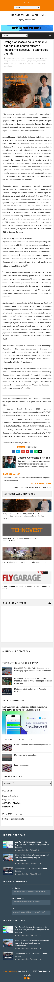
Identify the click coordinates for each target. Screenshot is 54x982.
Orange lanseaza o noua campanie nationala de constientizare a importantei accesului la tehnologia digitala (24, 516)
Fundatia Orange (10, 63)
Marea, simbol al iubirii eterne (25, 755)
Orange (19, 63)
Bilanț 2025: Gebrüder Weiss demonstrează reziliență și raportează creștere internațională (32, 857)
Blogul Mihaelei (8, 800)
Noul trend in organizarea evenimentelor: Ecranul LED (24, 562)
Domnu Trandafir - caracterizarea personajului (32, 745)
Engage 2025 (42, 61)
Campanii (7, 61)
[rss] (28, 2)
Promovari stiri (28, 63)
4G (43, 58)
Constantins (16, 888)
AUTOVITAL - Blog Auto (11, 803)
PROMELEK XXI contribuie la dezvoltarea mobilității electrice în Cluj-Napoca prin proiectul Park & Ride (33, 680)
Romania (38, 63)
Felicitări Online (8, 807)
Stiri (43, 63)
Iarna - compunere (21, 765)
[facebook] (25, 2)
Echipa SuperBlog (18, 898)
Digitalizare (32, 61)
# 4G (28, 447)
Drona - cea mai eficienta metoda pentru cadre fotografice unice (26, 587)
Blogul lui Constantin (10, 796)
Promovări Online (27, 15)
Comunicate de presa (19, 61)
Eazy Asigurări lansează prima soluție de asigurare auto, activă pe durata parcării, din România (32, 844)
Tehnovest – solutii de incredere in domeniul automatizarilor (21, 539)
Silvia (13, 909)
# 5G (34, 447)
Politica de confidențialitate (13, 819)
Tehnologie (8, 66)
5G (46, 58)
